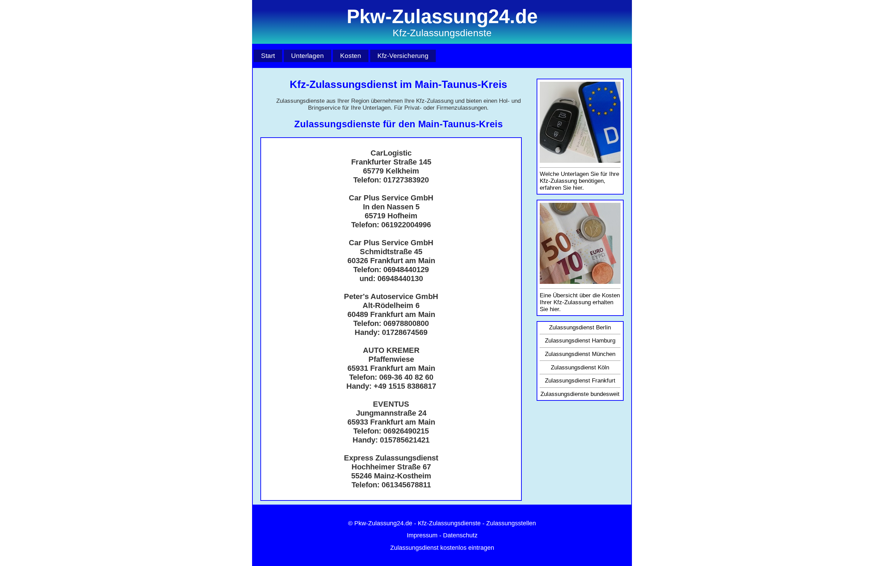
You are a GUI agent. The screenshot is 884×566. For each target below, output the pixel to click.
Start (268, 55)
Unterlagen (307, 55)
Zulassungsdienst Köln (580, 367)
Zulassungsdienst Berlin (580, 327)
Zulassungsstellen (511, 523)
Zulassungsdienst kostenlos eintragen (442, 547)
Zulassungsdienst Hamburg (580, 340)
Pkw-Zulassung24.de (383, 523)
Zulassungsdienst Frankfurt (580, 380)
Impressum (422, 535)
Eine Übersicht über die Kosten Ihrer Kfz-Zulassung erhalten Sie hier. (580, 302)
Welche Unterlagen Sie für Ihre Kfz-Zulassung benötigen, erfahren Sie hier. (579, 181)
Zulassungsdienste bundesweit (579, 394)
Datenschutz (460, 535)
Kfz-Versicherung (403, 55)
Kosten (350, 55)
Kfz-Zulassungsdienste (449, 523)
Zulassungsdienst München (580, 354)
